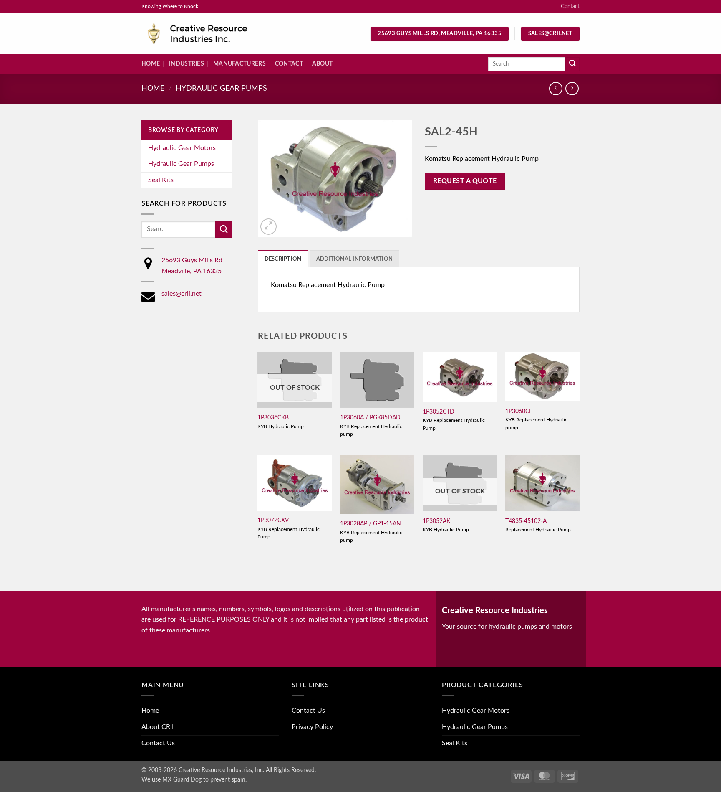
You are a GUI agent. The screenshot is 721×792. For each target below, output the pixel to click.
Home (150, 64)
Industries (186, 64)
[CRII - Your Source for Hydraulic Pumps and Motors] (210, 33)
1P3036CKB (273, 417)
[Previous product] (571, 88)
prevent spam (227, 780)
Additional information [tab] (354, 258)
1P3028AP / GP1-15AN (370, 523)
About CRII (157, 726)
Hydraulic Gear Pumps (221, 88)
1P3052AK (436, 521)
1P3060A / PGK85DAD (370, 417)
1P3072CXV (273, 520)
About (322, 64)
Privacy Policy (312, 726)
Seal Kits (161, 180)
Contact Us (158, 743)
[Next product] (555, 88)
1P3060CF (518, 411)
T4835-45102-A (526, 521)
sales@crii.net (181, 293)
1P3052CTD (438, 412)
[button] (268, 226)
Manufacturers (239, 64)
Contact (570, 6)
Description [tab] (283, 258)
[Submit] (572, 64)
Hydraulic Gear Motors (182, 148)
